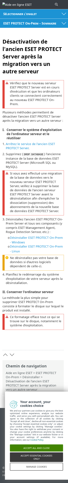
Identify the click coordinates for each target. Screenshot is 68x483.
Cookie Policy (36, 442)
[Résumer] (60, 342)
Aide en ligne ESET (19, 373)
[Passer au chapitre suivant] (12, 355)
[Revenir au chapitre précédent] (5, 355)
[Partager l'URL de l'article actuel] (43, 342)
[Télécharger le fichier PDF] (51, 342)
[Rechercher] (56, 4)
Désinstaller (31, 377)
